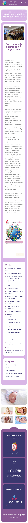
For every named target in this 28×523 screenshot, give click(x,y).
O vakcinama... (12, 317)
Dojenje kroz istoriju (12, 288)
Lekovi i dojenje (11, 335)
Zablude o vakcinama (14, 332)
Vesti (8, 348)
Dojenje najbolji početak (14, 273)
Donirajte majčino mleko (14, 311)
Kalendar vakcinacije (14, 322)
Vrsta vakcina (12, 319)
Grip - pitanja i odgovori (15, 329)
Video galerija (12, 285)
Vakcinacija (10, 314)
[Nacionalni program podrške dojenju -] (10, 3)
